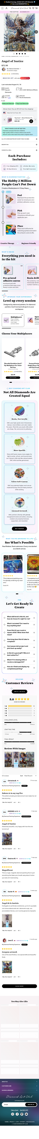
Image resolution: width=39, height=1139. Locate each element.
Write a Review (20, 692)
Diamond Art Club (22, 1124)
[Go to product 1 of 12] (11, 382)
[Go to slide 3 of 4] (21, 593)
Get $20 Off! (24, 1110)
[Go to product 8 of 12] (22, 382)
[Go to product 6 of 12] (19, 382)
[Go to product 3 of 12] (14, 382)
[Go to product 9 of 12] (24, 382)
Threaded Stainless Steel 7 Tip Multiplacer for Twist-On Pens (13, 365)
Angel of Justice (24, 56)
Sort (21, 776)
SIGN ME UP (31, 1104)
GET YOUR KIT (19, 528)
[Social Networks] (12, 1114)
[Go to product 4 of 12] (16, 382)
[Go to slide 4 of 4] (22, 593)
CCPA (17, 1121)
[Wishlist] (33, 8)
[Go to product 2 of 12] (13, 382)
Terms (6, 1121)
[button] (36, 32)
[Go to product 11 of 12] (27, 382)
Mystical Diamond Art (12, 56)
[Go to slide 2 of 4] (19, 593)
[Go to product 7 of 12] (21, 382)
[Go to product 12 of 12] (29, 382)
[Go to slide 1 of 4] (17, 593)
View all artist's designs (12, 70)
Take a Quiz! (14, 1110)
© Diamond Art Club (13, 369)
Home (3, 56)
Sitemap (22, 1121)
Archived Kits (30, 1121)
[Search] (30, 8)
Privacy (12, 1121)
